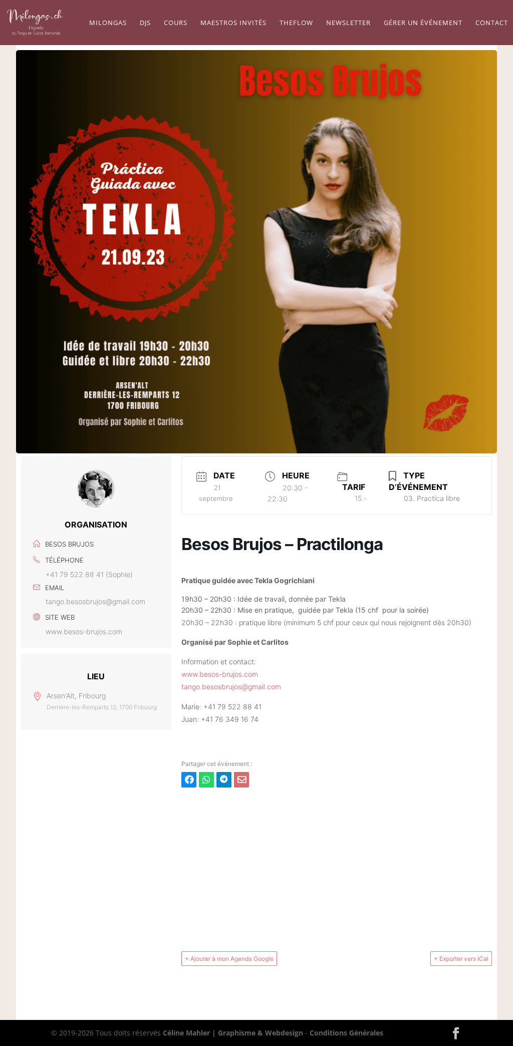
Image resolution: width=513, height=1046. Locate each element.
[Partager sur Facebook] (188, 780)
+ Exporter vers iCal (461, 958)
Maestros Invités (233, 23)
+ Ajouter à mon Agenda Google (229, 958)
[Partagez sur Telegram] (223, 780)
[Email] (241, 780)
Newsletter (348, 23)
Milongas (108, 23)
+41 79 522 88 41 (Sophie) (89, 574)
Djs (145, 23)
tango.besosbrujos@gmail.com (95, 601)
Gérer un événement (423, 23)
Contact (491, 23)
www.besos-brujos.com (84, 631)
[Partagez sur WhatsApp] (206, 780)
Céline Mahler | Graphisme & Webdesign (233, 1032)
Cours (175, 23)
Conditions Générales (346, 1032)
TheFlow (296, 23)
